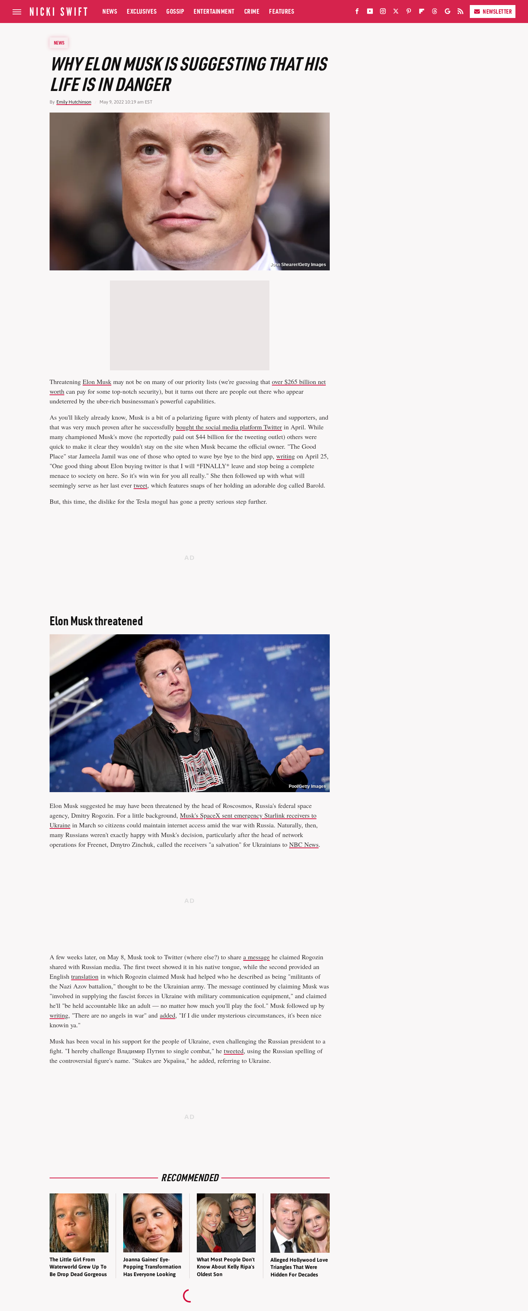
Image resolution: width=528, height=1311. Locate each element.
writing (285, 456)
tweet (140, 485)
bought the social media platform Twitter (229, 426)
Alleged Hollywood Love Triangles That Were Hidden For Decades (299, 1267)
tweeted (234, 1050)
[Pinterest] (408, 12)
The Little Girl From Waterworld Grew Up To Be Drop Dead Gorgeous (78, 1266)
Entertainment (214, 11)
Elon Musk (97, 381)
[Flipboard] (421, 12)
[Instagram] (382, 12)
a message (256, 957)
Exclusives (142, 11)
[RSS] (460, 12)
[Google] (447, 12)
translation (84, 976)
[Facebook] (357, 12)
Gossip (175, 11)
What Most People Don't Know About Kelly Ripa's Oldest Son (226, 1266)
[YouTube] (370, 12)
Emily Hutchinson (73, 102)
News (109, 11)
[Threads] (434, 12)
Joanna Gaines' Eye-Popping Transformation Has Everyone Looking (152, 1266)
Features (281, 11)
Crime (252, 11)
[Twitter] (395, 12)
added (167, 1015)
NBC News (304, 844)
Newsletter (497, 11)
